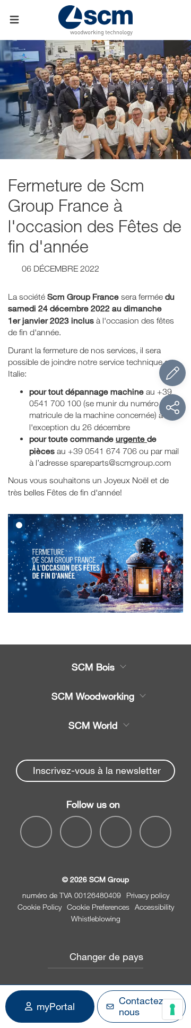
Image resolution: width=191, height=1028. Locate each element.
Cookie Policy (40, 906)
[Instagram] (155, 832)
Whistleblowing (95, 918)
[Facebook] (36, 832)
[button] (19, 525)
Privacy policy (147, 895)
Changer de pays (106, 956)
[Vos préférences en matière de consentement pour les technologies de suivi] (172, 1009)
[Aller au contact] (172, 373)
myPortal (56, 1006)
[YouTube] (76, 832)
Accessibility (154, 906)
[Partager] (172, 407)
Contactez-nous (143, 1006)
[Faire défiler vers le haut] (172, 961)
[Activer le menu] (14, 20)
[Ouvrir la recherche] (176, 20)
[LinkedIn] (116, 832)
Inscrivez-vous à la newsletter (97, 770)
